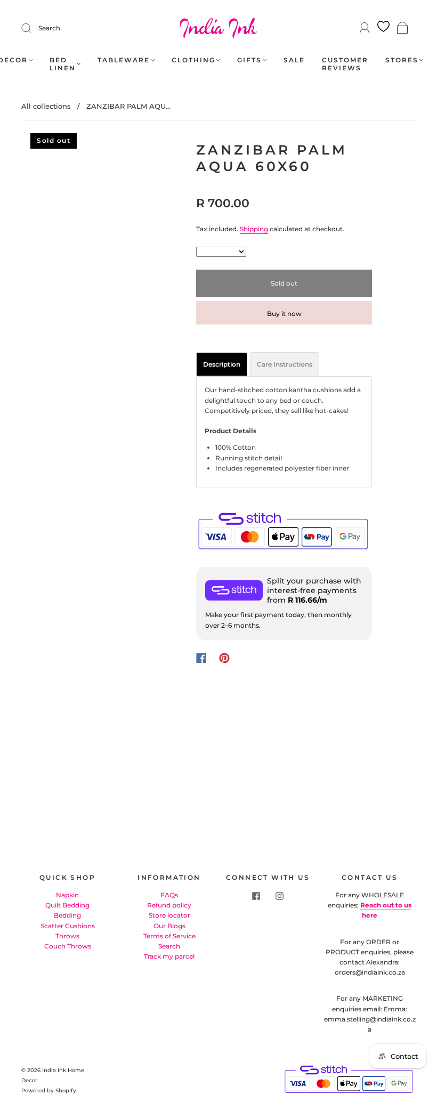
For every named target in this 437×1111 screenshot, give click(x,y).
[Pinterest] (224, 658)
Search (49, 28)
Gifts (249, 60)
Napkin (67, 895)
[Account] (364, 28)
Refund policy (169, 905)
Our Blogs (169, 926)
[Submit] (33, 28)
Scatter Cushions (68, 926)
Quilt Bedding (67, 905)
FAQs (169, 895)
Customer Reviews (345, 64)
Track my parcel (169, 956)
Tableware (124, 60)
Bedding (67, 915)
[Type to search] (221, 252)
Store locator (169, 915)
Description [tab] (221, 364)
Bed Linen (63, 64)
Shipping (254, 229)
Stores (401, 60)
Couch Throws (67, 946)
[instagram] (280, 896)
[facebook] (256, 896)
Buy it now (284, 314)
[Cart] (403, 28)
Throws (67, 936)
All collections (46, 106)
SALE (294, 60)
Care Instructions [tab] (284, 364)
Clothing (193, 60)
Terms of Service (169, 936)
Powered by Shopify (48, 1090)
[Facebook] (201, 658)
